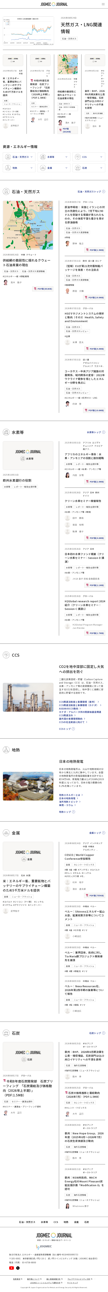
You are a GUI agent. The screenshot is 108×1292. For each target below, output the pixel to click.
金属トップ (95, 832)
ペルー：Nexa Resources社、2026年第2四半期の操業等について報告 (84, 990)
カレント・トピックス (84, 864)
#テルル (77, 873)
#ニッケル (7, 114)
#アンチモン (83, 869)
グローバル (48, 73)
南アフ (86, 449)
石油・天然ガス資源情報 (67, 108)
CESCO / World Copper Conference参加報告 (79, 856)
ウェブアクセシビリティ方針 (80, 1279)
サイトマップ (72, 1282)
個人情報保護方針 (54, 1279)
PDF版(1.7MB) (95, 634)
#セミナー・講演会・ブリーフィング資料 (39, 112)
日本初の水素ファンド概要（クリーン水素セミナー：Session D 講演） (84, 557)
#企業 (67, 336)
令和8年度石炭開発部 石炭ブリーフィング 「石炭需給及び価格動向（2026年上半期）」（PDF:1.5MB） (40, 89)
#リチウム (16, 114)
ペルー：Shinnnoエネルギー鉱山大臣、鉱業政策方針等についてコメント (85, 915)
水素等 (7, 486)
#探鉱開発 (62, 117)
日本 (92, 492)
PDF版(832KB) (68, 130)
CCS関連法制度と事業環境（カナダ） (79, 705)
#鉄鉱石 (77, 971)
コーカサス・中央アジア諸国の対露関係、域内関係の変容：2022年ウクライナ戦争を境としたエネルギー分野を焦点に (85, 376)
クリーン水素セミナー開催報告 (83, 501)
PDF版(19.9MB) (94, 298)
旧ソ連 (91, 260)
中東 (75, 79)
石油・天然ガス (69, 38)
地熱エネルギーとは (69, 795)
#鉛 (70, 1004)
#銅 (66, 869)
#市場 (67, 237)
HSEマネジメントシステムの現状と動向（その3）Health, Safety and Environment (84, 317)
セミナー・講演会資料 (39, 106)
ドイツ (86, 495)
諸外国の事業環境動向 (70, 718)
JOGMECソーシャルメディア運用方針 (46, 1282)
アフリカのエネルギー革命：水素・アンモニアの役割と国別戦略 (84, 456)
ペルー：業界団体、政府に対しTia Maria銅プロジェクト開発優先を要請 (84, 956)
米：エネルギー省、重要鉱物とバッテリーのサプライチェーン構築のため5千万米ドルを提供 (13, 87)
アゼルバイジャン (91, 362)
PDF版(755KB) (95, 896)
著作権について (34, 1279)
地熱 (66, 1222)
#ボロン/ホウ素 (72, 876)
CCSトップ (65, 728)
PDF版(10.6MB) (94, 411)
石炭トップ (95, 1033)
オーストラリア (102, 82)
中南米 (91, 846)
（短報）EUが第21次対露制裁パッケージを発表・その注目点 (84, 268)
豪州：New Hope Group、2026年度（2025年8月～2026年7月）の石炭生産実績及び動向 (84, 1137)
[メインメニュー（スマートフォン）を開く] (103, 4)
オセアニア (102, 73)
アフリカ (87, 442)
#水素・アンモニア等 (91, 469)
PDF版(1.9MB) (95, 251)
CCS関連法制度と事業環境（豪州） (77, 701)
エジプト (96, 442)
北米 (20, 70)
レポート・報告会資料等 (25, 486)
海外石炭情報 (98, 113)
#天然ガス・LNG (89, 397)
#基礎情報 (69, 285)
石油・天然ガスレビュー (77, 331)
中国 (85, 846)
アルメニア (88, 366)
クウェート (75, 84)
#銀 (75, 869)
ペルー (93, 906)
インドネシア (96, 843)
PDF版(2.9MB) (95, 482)
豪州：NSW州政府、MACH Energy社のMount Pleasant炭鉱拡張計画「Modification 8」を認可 (84, 1183)
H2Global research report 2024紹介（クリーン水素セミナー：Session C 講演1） (85, 605)
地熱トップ (65, 811)
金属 (5, 100)
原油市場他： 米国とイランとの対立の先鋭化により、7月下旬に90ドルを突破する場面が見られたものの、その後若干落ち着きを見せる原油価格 (85, 214)
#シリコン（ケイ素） (11, 111)
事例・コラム (66, 805)
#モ (82, 876)
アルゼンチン (89, 849)
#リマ (84, 930)
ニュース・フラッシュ (12, 104)
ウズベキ (98, 366)
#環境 (88, 512)
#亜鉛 (76, 1004)
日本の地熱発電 (67, 798)
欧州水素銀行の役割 (17, 480)
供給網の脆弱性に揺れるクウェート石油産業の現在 (67, 95)
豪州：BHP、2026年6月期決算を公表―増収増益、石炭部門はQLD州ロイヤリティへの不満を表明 (95, 99)
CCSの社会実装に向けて (72, 722)
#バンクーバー (9, 120)
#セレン (68, 873)
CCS (56, 1222)
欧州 (85, 260)
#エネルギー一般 (64, 114)
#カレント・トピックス (75, 1107)
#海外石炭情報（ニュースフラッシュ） (94, 119)
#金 (70, 869)
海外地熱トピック (68, 801)
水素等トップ (94, 432)
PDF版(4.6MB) (95, 539)
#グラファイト (8, 117)
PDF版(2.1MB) (95, 586)
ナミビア (98, 445)
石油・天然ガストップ (89, 191)
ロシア (98, 260)
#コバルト (7, 108)
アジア (86, 492)
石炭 (33, 103)
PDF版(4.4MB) (95, 349)
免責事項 (17, 1279)
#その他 (77, 930)
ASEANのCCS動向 (68, 708)
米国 (20, 73)
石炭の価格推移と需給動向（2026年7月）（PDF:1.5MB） (83, 1094)
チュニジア (88, 445)
